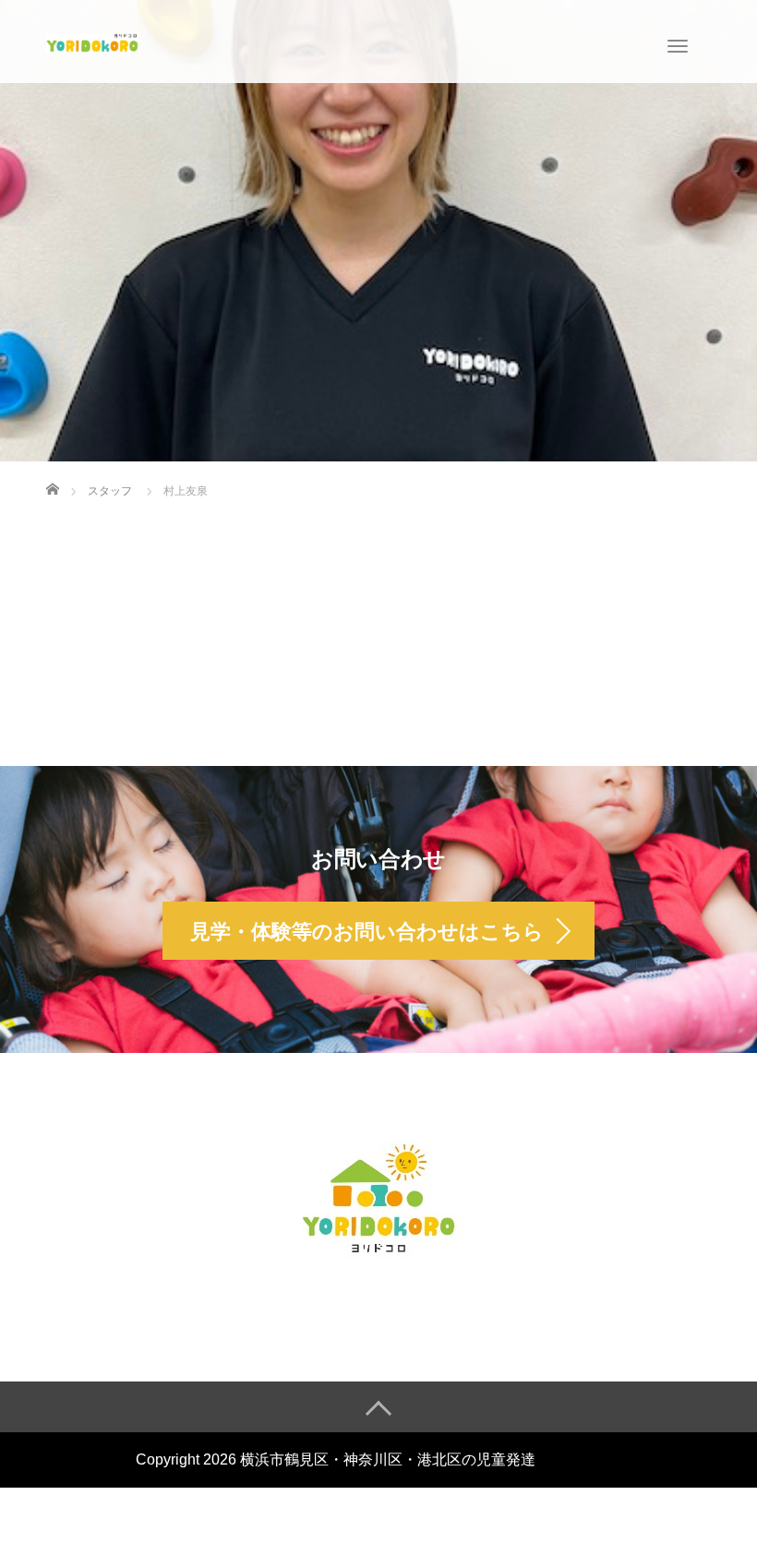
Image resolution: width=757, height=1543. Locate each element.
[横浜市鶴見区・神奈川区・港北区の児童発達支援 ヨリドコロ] (92, 40)
